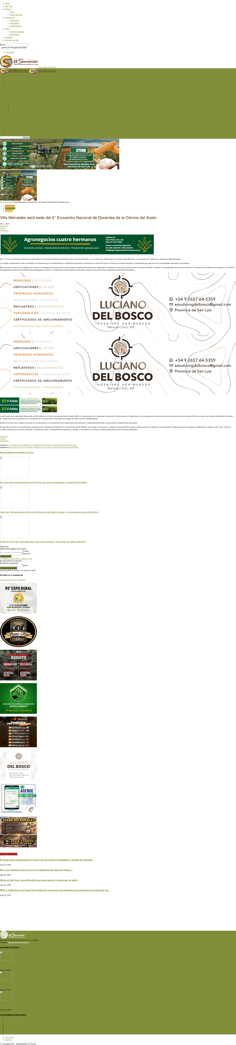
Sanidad (10, 1029)
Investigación (10, 208)
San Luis (9, 6)
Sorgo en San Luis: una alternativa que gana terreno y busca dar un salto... (39, 880)
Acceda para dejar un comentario (13, 580)
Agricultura (14, 20)
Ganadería (14, 23)
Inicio (7, 3)
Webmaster (9, 1037)
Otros (7, 28)
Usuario (26, 551)
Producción (10, 17)
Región (8, 9)
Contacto (9, 37)
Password (26, 554)
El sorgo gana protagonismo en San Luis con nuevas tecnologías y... (36, 965)
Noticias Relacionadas (10, 452)
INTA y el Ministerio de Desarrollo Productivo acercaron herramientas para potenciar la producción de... (55, 890)
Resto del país (16, 14)
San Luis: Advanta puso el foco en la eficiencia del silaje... (30, 985)
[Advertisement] (74, 913)
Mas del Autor (27, 452)
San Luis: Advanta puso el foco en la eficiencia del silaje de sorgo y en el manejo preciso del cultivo (49, 512)
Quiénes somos (12, 40)
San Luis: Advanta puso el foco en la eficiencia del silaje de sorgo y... (36, 870)
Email (25, 565)
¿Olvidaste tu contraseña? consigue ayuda (16, 559)
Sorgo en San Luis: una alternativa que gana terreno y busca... (33, 1004)
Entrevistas (15, 34)
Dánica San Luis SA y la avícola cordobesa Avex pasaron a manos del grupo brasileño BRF (42, 447)
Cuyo (12, 11)
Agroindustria (16, 26)
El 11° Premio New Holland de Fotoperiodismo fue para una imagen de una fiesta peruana (41, 445)
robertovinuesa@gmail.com (18, 942)
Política (10, 1031)
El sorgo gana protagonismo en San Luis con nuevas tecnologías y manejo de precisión (43, 482)
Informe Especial (17, 31)
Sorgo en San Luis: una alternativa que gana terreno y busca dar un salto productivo (43, 541)
